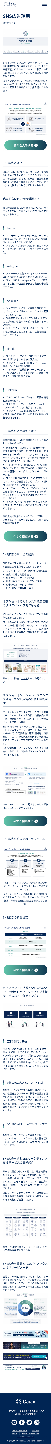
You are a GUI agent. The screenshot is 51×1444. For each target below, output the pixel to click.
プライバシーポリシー (25, 1436)
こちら (24, 678)
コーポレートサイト (19, 1430)
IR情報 (14, 1433)
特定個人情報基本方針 (30, 1433)
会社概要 (35, 1430)
